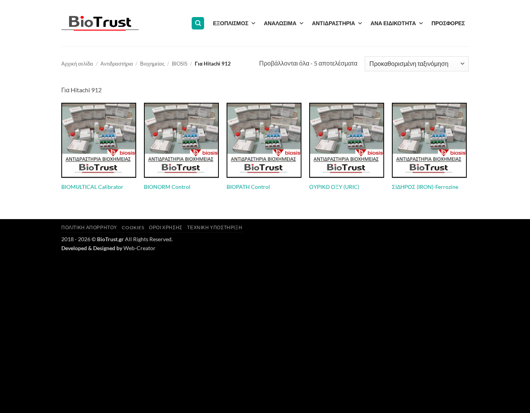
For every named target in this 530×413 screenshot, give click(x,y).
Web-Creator (139, 248)
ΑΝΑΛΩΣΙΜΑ (280, 23)
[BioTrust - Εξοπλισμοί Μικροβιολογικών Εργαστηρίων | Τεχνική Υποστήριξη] (100, 23)
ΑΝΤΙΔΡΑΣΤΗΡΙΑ (333, 23)
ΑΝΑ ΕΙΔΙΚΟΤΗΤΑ (393, 23)
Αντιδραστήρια (116, 63)
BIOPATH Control (248, 186)
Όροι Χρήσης (165, 227)
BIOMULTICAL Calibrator (92, 186)
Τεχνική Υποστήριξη (214, 227)
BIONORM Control (167, 186)
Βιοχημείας (152, 63)
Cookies (133, 227)
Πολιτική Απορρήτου (89, 227)
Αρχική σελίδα (77, 63)
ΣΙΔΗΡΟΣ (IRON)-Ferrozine (425, 186)
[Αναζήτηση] (198, 23)
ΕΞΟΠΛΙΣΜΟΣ (230, 23)
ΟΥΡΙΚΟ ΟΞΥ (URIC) (334, 186)
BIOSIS (179, 63)
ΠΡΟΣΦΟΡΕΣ (448, 23)
